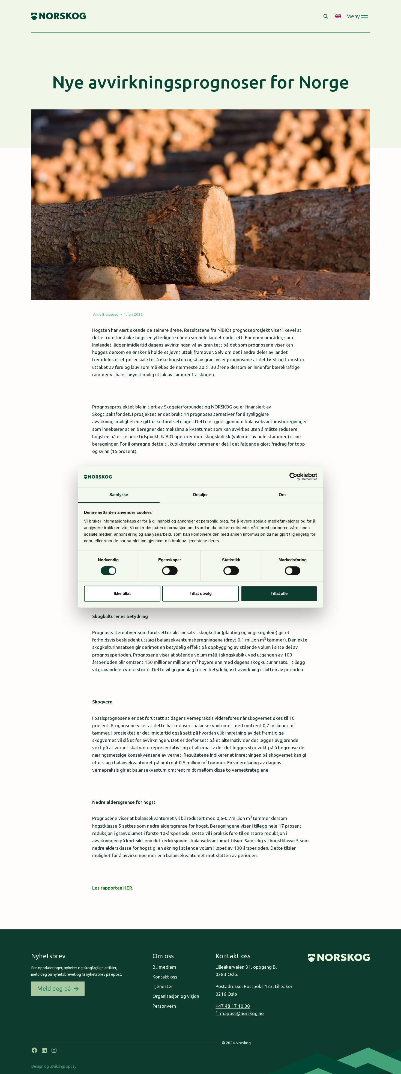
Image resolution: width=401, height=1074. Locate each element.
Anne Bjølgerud (105, 314)
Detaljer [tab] (200, 494)
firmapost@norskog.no (240, 1013)
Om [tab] (282, 494)
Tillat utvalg (201, 593)
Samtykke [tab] (118, 494)
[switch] (170, 570)
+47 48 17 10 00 (233, 1006)
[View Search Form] (326, 16)
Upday (71, 1066)
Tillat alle (279, 593)
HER (127, 887)
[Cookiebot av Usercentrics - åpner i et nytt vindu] (293, 477)
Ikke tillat (122, 593)
